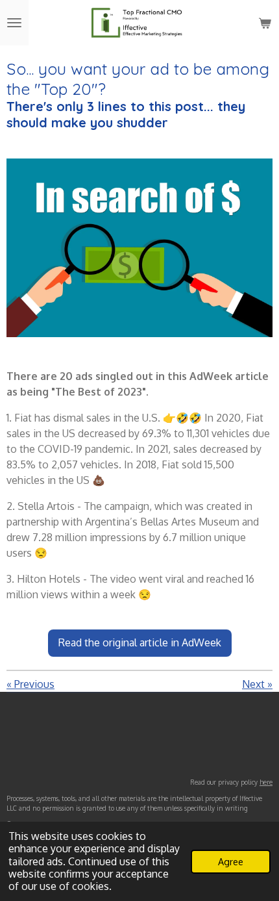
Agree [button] (230, 861)
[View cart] (264, 22)
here (266, 782)
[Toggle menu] (14, 22)
